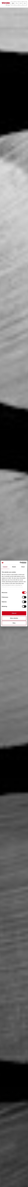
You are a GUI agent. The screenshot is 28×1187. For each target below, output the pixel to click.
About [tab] (23, 566)
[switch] (24, 597)
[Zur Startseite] (5, 4)
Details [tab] (14, 566)
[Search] (17, 3)
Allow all (14, 613)
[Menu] (25, 3)
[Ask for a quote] (21, 3)
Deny (14, 623)
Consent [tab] (5, 566)
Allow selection (14, 618)
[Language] (13, 3)
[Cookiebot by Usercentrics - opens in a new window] (20, 563)
